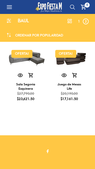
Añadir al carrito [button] (31, 75)
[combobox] (39, 35)
